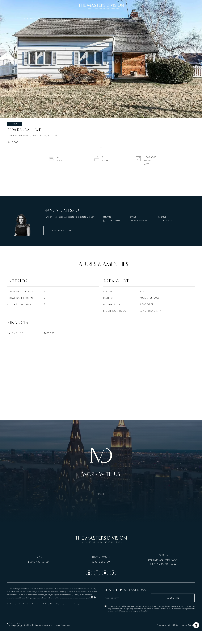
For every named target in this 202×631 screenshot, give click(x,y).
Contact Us (172, 19)
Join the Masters (151, 19)
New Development (33, 19)
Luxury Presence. (62, 625)
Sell (72, 19)
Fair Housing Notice (14, 604)
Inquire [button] (101, 494)
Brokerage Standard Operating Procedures (57, 604)
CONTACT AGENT (60, 230)
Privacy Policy (144, 611)
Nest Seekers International (32, 604)
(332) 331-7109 (101, 562)
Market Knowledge (114, 19)
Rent (61, 19)
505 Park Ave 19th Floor (163, 559)
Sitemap (76, 604)
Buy (50, 19)
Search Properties (89, 19)
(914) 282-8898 (111, 220)
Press (133, 19)
